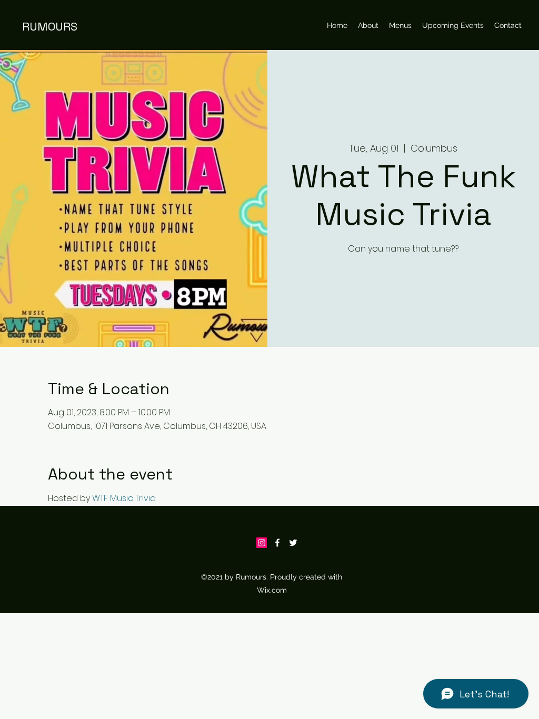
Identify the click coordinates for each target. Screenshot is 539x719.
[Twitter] (293, 542)
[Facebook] (277, 542)
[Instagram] (261, 542)
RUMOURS (49, 26)
